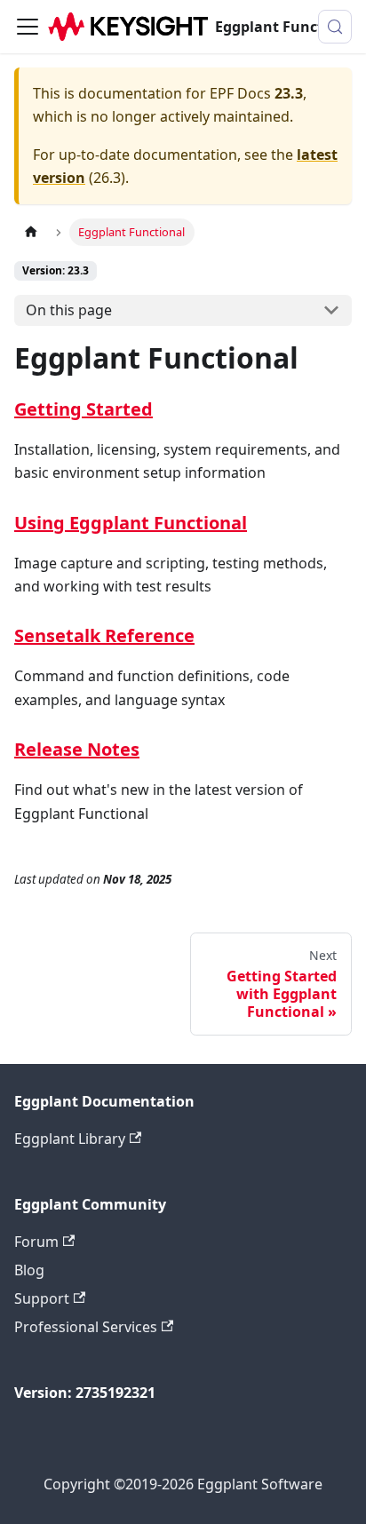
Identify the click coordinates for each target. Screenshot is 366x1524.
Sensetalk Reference (104, 635)
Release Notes (76, 749)
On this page (69, 310)
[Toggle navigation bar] (27, 26)
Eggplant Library (69, 1138)
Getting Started (83, 409)
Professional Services (85, 1327)
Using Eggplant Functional (130, 523)
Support (41, 1298)
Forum (36, 1241)
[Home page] (31, 232)
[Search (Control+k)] (335, 27)
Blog (29, 1270)
